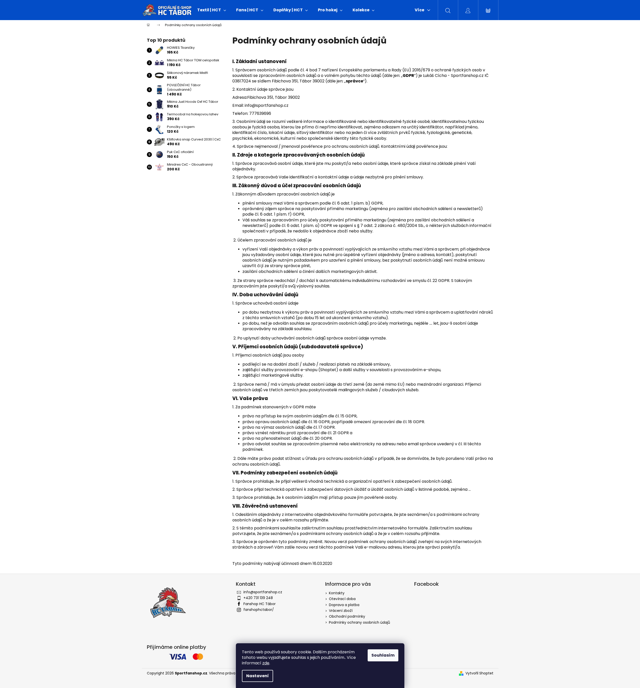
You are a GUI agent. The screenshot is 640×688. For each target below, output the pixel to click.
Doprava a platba (344, 604)
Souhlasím (383, 655)
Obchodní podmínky (347, 616)
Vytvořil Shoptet (479, 673)
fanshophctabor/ (258, 609)
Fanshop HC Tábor (259, 603)
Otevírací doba (342, 598)
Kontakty (337, 593)
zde (265, 663)
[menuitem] (211, 10)
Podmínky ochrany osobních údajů (359, 622)
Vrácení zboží (341, 610)
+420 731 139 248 (258, 597)
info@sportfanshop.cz (262, 592)
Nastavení (257, 676)
